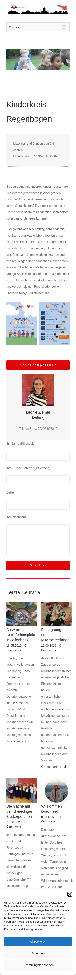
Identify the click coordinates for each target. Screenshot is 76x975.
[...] (26, 741)
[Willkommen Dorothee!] (56, 790)
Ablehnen (38, 953)
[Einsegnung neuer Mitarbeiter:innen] (56, 614)
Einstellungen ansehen (38, 965)
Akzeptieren (38, 941)
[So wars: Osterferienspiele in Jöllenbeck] (21, 614)
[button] (70, 894)
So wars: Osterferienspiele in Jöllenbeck (20, 635)
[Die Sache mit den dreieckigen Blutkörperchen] (21, 790)
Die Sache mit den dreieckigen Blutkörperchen (19, 811)
